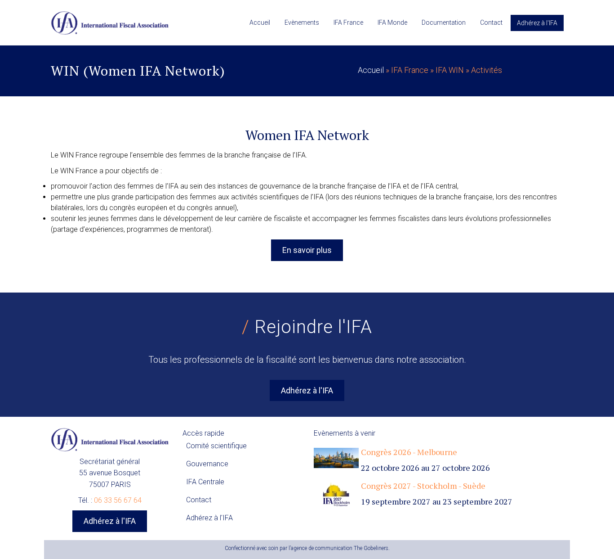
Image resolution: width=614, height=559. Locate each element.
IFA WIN (450, 70)
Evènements (302, 22)
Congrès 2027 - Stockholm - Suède (423, 485)
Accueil (259, 22)
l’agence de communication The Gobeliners (338, 548)
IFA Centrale (205, 482)
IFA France (348, 22)
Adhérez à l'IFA (537, 23)
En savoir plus (307, 250)
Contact (491, 22)
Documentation (444, 22)
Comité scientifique (216, 446)
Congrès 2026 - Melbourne (409, 451)
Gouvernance (207, 464)
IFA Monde (392, 22)
